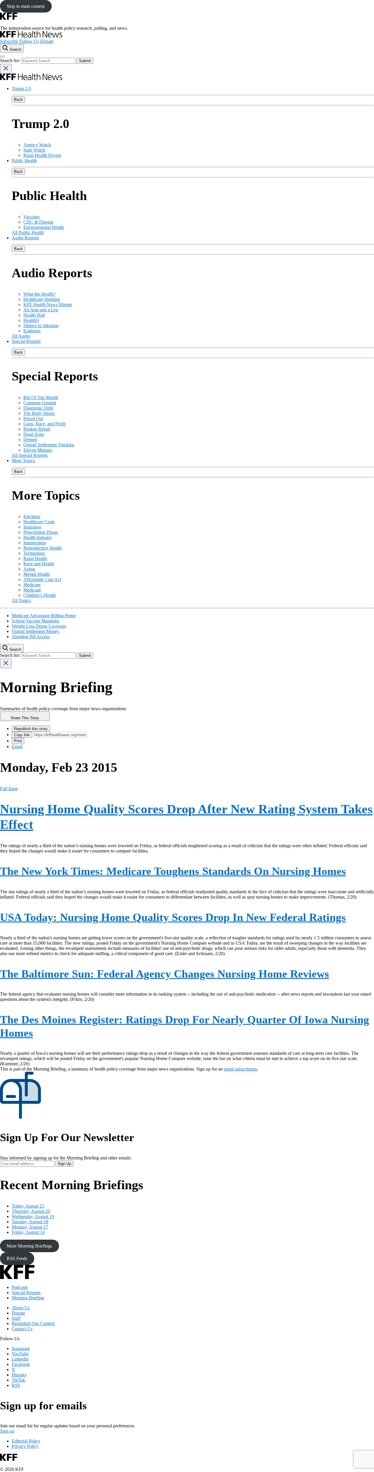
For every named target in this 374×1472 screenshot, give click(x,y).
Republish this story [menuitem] (31, 729)
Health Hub (34, 315)
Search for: (10, 60)
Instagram (21, 1348)
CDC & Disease (38, 222)
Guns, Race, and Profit (44, 423)
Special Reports (26, 341)
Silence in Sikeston (40, 325)
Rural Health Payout (42, 155)
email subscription (240, 1068)
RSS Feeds (17, 1258)
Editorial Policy (26, 1440)
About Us (21, 1307)
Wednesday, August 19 (33, 1216)
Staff (16, 1318)
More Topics (23, 460)
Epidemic (32, 330)
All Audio (21, 336)
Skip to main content (26, 6)
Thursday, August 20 (31, 1211)
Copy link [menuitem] (22, 735)
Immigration (34, 542)
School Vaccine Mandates (35, 620)
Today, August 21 (28, 1205)
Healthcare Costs (39, 521)
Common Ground (39, 402)
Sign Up (64, 1164)
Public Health (24, 160)
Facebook (21, 1364)
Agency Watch (37, 144)
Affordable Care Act (42, 579)
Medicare (32, 584)
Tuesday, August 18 (30, 1221)
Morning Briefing (28, 1297)
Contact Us (22, 1328)
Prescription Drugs (40, 532)
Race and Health (38, 563)
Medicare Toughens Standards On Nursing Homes (173, 871)
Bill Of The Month (40, 397)
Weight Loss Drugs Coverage (39, 626)
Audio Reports (25, 237)
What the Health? (39, 294)
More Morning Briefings (29, 1245)
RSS (16, 1385)
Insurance (32, 526)
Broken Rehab (36, 429)
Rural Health (35, 558)
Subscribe (9, 41)
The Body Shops (39, 413)
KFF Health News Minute (47, 304)
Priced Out (33, 418)
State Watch (34, 150)
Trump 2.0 (21, 88)
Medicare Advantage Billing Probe (44, 615)
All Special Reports (30, 455)
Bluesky (19, 1374)
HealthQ (31, 320)
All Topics (21, 600)
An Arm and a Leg (40, 309)
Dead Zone (33, 434)
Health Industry (37, 537)
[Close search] (6, 68)
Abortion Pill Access (31, 636)
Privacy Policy (25, 1446)
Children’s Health (39, 595)
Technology (34, 553)
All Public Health (28, 232)
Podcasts (20, 1287)
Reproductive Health (42, 547)
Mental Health (36, 574)
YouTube (20, 1353)
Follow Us (29, 41)
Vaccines (31, 216)
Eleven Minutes (37, 450)
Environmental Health (43, 227)
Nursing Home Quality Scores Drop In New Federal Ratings (173, 917)
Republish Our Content (33, 1323)
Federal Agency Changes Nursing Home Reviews (164, 974)
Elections (31, 516)
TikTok (18, 1380)
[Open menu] (2, 56)
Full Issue (9, 788)
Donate (46, 41)
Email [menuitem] (17, 746)
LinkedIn (20, 1359)
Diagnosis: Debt (38, 408)
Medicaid (32, 589)
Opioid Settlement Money (35, 631)
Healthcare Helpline (41, 299)
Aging (29, 568)
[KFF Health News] (31, 36)
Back (18, 99)
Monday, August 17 (30, 1226)
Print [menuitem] (18, 741)
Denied (30, 439)
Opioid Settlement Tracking (48, 444)
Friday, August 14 (28, 1232)
